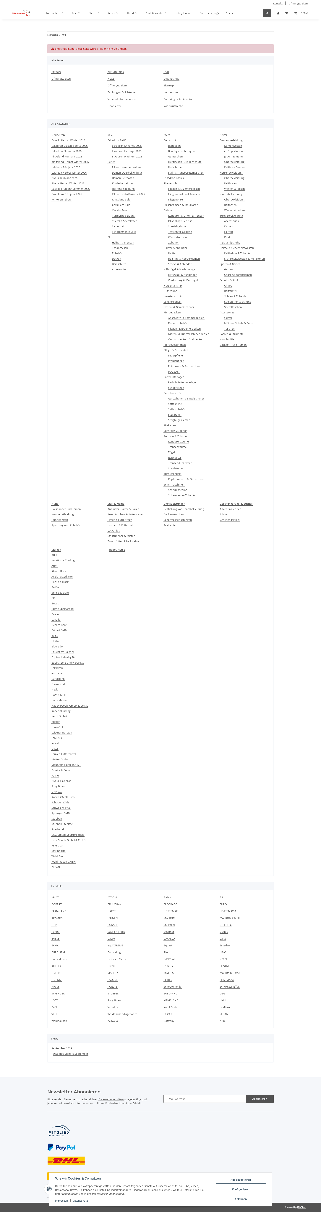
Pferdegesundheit (175, 344)
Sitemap (169, 85)
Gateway (169, 1021)
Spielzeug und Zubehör (66, 525)
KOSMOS (57, 918)
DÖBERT (56, 904)
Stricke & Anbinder (180, 264)
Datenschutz (80, 1200)
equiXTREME (115, 945)
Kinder (228, 237)
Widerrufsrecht (173, 106)
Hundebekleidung (62, 514)
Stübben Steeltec (62, 824)
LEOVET (112, 966)
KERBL (224, 959)
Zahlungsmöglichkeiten (122, 92)
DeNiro (55, 1007)
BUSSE (55, 938)
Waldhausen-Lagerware (122, 1014)
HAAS (223, 952)
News (111, 78)
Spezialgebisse (177, 226)
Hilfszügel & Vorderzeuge (179, 269)
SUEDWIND (170, 993)
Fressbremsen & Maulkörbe (181, 205)
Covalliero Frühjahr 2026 (66, 194)
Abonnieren (259, 1099)
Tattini (55, 931)
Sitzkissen (170, 425)
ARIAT (55, 897)
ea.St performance (235, 151)
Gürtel (228, 318)
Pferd (111, 237)
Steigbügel (174, 414)
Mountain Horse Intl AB (65, 765)
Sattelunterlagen (174, 377)
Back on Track (60, 582)
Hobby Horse (117, 549)
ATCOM (112, 897)
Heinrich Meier (117, 959)
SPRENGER (58, 993)
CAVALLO (169, 938)
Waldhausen (59, 1021)
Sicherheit (118, 226)
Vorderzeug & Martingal (183, 280)
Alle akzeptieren (241, 1179)
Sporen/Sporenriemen (238, 275)
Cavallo (55, 619)
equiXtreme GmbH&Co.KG (67, 662)
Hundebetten (59, 520)
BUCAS (168, 1014)
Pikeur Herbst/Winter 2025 (128, 194)
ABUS (54, 555)
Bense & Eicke (60, 592)
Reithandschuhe (230, 242)
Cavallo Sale (119, 210)
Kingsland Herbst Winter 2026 (70, 162)
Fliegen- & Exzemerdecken (184, 328)
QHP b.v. (56, 791)
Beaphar (169, 931)
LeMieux (56, 738)
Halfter (172, 253)
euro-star (57, 673)
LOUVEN (113, 918)
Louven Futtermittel (63, 754)
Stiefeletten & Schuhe (237, 301)
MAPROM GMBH (230, 918)
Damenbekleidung (231, 140)
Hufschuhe (175, 167)
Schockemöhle (60, 802)
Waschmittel (227, 339)
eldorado (57, 646)
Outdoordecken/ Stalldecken (185, 339)
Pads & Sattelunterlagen (183, 382)
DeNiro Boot (59, 625)
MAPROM (169, 918)
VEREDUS (57, 845)
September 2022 (61, 1048)
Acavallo (113, 1021)
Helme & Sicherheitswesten (237, 248)
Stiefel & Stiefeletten (124, 221)
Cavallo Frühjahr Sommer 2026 (70, 188)
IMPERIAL (169, 959)
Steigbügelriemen (179, 420)
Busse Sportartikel (62, 609)
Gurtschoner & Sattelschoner (186, 398)
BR (53, 598)
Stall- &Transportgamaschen (186, 172)
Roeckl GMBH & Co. (63, 797)
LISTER (55, 973)
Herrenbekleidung (123, 188)
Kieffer (55, 721)
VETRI (54, 1014)
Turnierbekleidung (123, 215)
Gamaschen (175, 156)
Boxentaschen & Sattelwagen (126, 514)
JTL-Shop (301, 1207)
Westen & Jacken (234, 188)
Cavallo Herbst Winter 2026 (68, 140)
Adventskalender (230, 509)
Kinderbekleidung (123, 183)
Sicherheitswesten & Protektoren (244, 258)
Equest (168, 945)
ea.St (54, 635)
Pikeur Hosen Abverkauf (127, 167)
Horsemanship (173, 285)
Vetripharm (58, 851)
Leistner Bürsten (61, 732)
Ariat (54, 566)
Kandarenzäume (178, 441)
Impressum (62, 1200)
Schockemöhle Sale (124, 231)
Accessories (119, 269)
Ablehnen (241, 1199)
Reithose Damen (234, 167)
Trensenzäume (177, 447)
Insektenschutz (173, 296)
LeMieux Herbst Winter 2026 (69, 172)
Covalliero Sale (121, 205)
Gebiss (168, 210)
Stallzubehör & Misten (121, 536)
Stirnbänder (175, 468)
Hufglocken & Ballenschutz (184, 162)
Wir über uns (116, 71)
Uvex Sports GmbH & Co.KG (68, 840)
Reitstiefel (230, 291)
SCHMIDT (169, 925)
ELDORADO (171, 904)
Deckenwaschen (174, 514)
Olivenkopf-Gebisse (180, 221)
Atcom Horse (59, 571)
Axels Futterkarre (62, 576)
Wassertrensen (177, 237)
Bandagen (174, 145)
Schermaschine (177, 490)
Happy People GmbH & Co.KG (69, 705)
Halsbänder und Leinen (66, 509)
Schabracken (120, 248)
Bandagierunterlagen (181, 151)
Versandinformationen (122, 99)
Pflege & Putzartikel (176, 350)
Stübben (56, 818)
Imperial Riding (61, 711)
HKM (223, 1000)
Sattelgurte (175, 404)
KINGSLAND (171, 1000)
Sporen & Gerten (230, 264)
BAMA (55, 587)
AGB (166, 71)
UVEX (54, 1000)
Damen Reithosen (123, 178)
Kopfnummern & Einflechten (186, 479)
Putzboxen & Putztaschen (184, 366)
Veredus (113, 1007)
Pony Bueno (58, 786)
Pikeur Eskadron (61, 781)
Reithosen (230, 183)
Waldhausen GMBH (63, 861)
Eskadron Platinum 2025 (127, 156)
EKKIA (55, 641)
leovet (55, 743)
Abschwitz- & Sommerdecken (186, 318)
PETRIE (168, 979)
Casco (55, 614)
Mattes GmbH (60, 759)
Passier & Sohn (60, 770)
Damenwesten (233, 145)
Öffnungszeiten (298, 3)
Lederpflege (175, 355)
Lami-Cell (57, 727)
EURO (223, 904)
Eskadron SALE (117, 140)
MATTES (169, 973)
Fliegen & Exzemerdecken (184, 188)
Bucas (55, 603)
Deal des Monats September (70, 1053)
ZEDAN (55, 867)
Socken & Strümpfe (232, 334)
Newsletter (114, 106)
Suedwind (57, 829)
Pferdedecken (172, 312)
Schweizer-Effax (61, 808)
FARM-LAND (58, 911)
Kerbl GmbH (59, 716)
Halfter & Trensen (123, 242)
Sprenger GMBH (61, 813)
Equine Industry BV (63, 657)
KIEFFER (56, 966)
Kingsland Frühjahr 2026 (66, 156)
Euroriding (58, 678)
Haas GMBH (58, 695)
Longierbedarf (172, 301)
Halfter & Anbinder (175, 248)
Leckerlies (114, 530)
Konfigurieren (240, 1189)
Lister (54, 748)
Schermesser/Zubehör (182, 495)
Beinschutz (119, 264)
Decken (116, 258)
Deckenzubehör (178, 323)
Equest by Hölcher (62, 652)
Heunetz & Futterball (120, 525)
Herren (228, 231)
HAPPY (112, 911)
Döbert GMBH (60, 630)
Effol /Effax (114, 904)
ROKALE (112, 925)
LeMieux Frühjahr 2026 (65, 167)
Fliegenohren (176, 199)
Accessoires (227, 312)
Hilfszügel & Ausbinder (182, 275)
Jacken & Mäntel (234, 156)
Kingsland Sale (121, 199)
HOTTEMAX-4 (228, 911)
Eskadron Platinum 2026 (66, 151)
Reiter (111, 162)
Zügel (171, 452)
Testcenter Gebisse (180, 231)
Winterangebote (61, 199)
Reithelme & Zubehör (237, 253)
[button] (278, 13)
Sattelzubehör (172, 393)
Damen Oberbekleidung (127, 172)
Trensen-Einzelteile (180, 463)
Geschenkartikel (230, 520)
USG (222, 993)
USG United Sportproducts (67, 834)
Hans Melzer (59, 700)
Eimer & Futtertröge (120, 520)
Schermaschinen (174, 484)
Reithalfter (174, 457)
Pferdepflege (176, 361)
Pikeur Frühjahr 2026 (64, 178)
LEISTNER (225, 966)
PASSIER (113, 979)
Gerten (228, 269)
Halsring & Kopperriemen (184, 258)
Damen (228, 226)
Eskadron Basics (174, 178)
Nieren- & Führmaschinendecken (188, 334)
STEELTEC (226, 925)
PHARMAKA (227, 979)
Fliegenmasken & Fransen (184, 194)
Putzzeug (173, 371)
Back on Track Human (233, 344)
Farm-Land (58, 684)
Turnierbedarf (172, 474)
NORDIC (56, 979)
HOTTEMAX (171, 911)
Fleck (54, 689)
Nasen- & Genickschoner (179, 307)
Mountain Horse (230, 973)
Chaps (228, 285)
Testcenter (170, 525)
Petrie (55, 775)
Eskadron (57, 668)
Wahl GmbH (58, 856)
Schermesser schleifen (178, 520)
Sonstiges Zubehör (175, 430)
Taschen (229, 328)
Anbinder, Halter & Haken (123, 509)
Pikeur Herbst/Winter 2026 (67, 183)
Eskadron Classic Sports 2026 (69, 145)
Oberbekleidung (234, 162)
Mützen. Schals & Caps (238, 323)
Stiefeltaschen (233, 307)
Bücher (224, 514)
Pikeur (55, 986)
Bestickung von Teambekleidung (184, 509)
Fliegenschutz (172, 183)
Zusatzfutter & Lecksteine (123, 541)
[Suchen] (267, 13)
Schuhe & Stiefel (230, 280)
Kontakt (278, 3)
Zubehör (117, 253)
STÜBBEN (113, 993)
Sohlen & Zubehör (235, 296)
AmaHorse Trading (63, 560)
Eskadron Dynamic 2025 (127, 145)
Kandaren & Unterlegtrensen (186, 215)
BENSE (224, 931)
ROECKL (112, 986)
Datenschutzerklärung (112, 1099)
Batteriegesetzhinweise (178, 99)
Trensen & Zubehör (176, 436)
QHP (54, 925)
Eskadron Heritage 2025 (127, 151)
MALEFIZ (113, 973)
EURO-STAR (58, 952)
